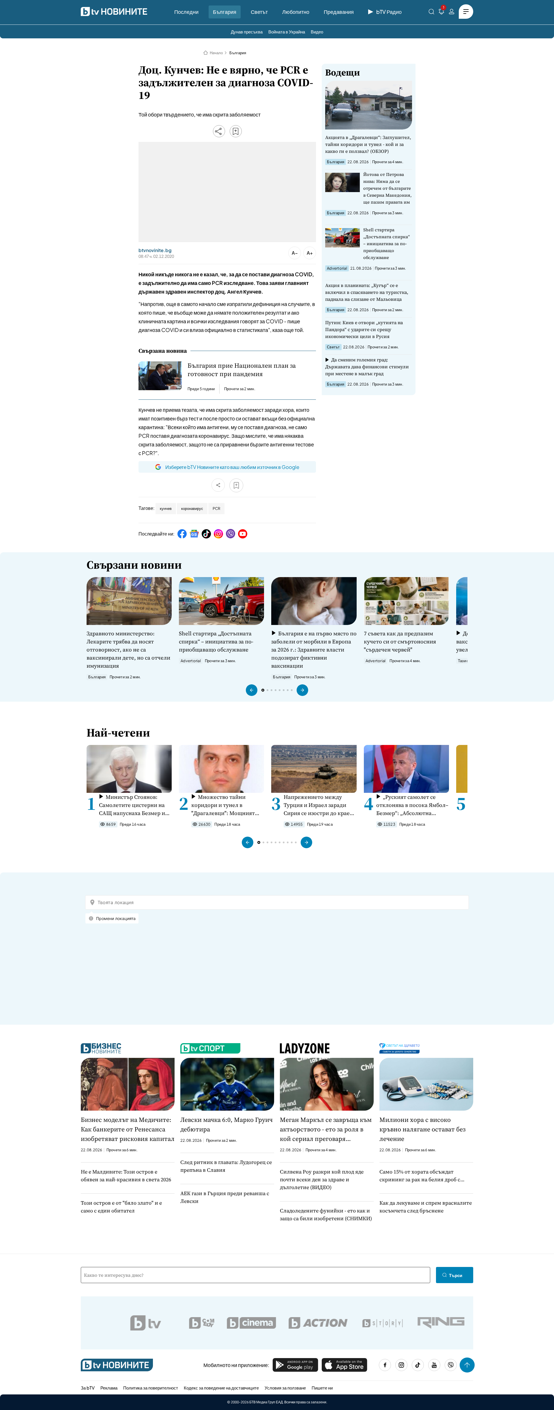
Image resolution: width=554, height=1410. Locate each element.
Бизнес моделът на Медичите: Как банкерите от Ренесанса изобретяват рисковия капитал (128, 1129)
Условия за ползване (285, 1387)
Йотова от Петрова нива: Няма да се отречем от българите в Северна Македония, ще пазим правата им (387, 188)
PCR (216, 508)
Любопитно (295, 11)
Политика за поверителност (150, 1387)
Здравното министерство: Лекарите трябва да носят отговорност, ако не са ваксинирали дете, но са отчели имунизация (128, 649)
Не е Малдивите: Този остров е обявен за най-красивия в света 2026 (126, 1175)
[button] (251, 690)
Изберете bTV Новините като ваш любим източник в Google (232, 467)
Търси (455, 1275)
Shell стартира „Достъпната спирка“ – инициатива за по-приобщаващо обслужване (386, 243)
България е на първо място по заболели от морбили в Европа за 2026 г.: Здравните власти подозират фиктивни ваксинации (313, 649)
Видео (317, 31)
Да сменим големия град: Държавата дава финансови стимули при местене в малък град (367, 366)
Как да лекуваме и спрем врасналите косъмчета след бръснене (425, 1206)
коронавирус (192, 508)
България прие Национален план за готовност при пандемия (242, 369)
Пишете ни (322, 1387)
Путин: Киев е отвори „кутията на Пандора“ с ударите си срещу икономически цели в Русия (364, 329)
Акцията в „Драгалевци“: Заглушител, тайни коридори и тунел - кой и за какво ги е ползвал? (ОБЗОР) (368, 144)
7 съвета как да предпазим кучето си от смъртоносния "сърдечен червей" (400, 641)
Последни (186, 11)
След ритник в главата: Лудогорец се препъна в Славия (226, 1166)
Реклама (108, 1387)
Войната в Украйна (286, 31)
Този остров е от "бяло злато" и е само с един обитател (121, 1206)
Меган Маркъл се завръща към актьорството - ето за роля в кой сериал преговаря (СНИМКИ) (326, 1129)
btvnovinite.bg (154, 250)
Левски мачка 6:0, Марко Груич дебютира (226, 1124)
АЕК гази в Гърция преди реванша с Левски (224, 1197)
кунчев (166, 508)
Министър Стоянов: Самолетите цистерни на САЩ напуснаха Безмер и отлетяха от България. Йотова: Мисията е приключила (132, 805)
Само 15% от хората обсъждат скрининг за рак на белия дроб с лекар (419, 1175)
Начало (216, 52)
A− (295, 253)
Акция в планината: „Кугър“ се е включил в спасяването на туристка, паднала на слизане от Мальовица (366, 292)
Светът (259, 11)
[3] (441, 13)
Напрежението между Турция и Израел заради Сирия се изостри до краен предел (318, 805)
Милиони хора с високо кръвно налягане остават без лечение (422, 1129)
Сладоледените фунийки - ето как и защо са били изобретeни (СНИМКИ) (326, 1214)
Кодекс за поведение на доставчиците (221, 1387)
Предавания (339, 11)
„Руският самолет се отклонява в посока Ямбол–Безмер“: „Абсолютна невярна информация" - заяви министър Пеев (412, 805)
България (224, 11)
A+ (310, 253)
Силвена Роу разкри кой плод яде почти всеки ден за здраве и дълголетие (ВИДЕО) (322, 1179)
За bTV (88, 1387)
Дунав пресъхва (247, 31)
